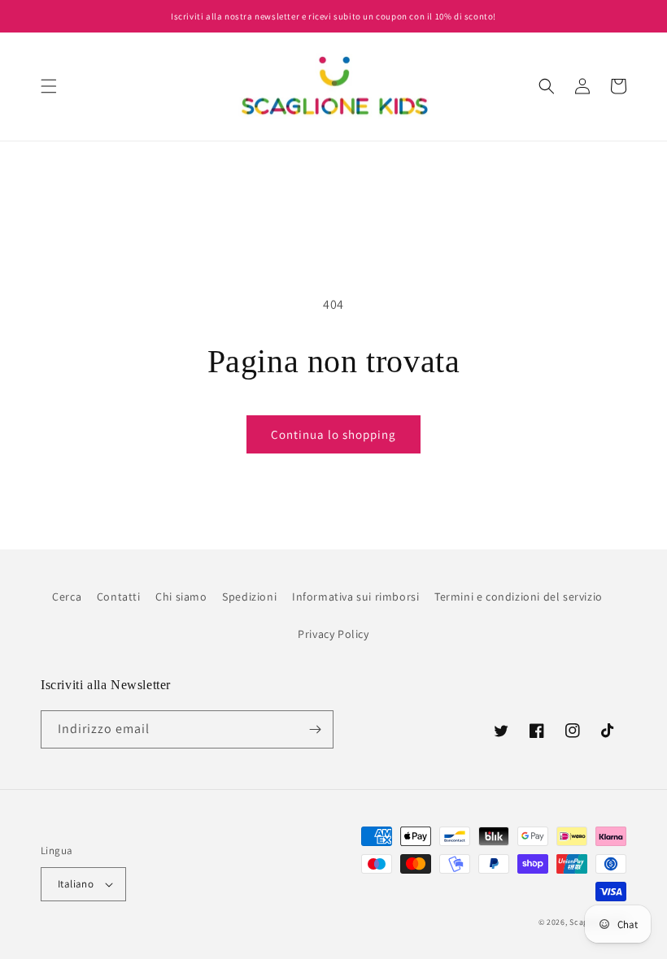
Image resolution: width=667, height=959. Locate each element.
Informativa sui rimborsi (355, 596)
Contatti (119, 596)
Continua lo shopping (333, 434)
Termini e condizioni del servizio (518, 596)
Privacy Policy (333, 634)
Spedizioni (249, 596)
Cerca (66, 596)
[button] (49, 86)
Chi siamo (181, 596)
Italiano (76, 884)
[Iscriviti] (315, 729)
